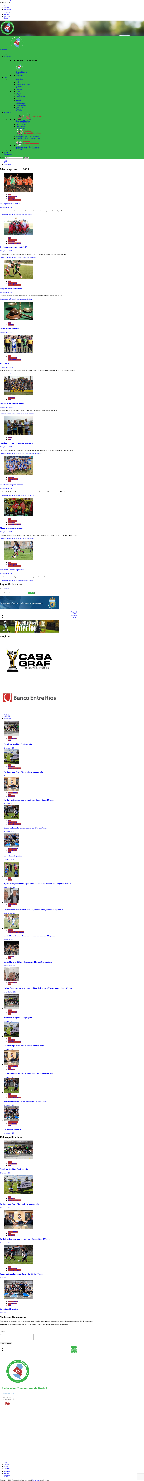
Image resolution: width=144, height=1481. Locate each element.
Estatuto (6, 8)
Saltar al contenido (5, 1)
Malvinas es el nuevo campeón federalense (17, 443)
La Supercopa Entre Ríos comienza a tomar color (24, 772)
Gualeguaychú (20, 96)
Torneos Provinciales (14, 200)
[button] (5, 50)
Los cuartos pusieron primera (12, 570)
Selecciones (11, 198)
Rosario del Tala (21, 105)
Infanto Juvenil (20, 128)
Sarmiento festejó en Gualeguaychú (18, 744)
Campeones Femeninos (23, 123)
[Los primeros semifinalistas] (18, 278)
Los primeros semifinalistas (11, 289)
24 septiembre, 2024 (6, 488)
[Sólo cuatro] (18, 353)
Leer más (16, 214)
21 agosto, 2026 (9, 804)
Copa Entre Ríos (13, 792)
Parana (18, 102)
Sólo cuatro (4, 363)
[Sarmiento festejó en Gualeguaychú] (11, 735)
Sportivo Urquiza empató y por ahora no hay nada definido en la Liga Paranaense (37, 883)
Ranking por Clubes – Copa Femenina (27, 149)
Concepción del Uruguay (23, 84)
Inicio (5, 55)
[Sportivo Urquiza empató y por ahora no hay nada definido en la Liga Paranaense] (11, 876)
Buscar (31, 593)
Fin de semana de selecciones (11, 528)
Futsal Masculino (21, 124)
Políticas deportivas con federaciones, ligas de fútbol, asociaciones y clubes (33, 910)
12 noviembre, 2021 (10, 992)
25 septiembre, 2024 (6, 447)
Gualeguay (19, 95)
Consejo (6, 6)
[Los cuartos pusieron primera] (18, 559)
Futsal (10, 737)
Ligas (5, 77)
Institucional (7, 56)
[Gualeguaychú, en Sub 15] (18, 191)
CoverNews (35, 1480)
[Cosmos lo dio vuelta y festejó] (18, 394)
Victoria (18, 109)
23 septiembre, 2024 (6, 573)
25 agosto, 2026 (9, 748)
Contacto (7, 1468)
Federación (19, 89)
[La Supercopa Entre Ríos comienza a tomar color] (11, 763)
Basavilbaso (19, 79)
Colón (17, 82)
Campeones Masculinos (23, 121)
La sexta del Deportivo (13, 856)
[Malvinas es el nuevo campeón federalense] (18, 434)
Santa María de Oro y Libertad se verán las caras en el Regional (29, 936)
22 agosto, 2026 (9, 776)
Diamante (19, 88)
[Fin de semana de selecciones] (18, 516)
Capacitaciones (12, 904)
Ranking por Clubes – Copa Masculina (28, 138)
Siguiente (6, 588)
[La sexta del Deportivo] (11, 847)
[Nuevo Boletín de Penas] (18, 319)
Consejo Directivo (21, 72)
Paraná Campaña (21, 104)
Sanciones (7, 152)
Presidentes (7, 9)
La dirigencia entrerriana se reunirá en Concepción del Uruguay (29, 800)
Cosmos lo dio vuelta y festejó (12, 403)
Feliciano (18, 93)
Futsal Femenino (21, 126)
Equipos (10, 930)
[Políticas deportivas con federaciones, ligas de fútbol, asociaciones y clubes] (11, 902)
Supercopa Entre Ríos (14, 768)
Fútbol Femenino (13, 479)
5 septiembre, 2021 (10, 887)
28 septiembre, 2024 (6, 332)
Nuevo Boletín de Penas (9, 328)
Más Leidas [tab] (7, 717)
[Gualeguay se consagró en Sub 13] (18, 235)
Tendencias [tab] (7, 718)
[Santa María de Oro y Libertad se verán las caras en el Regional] (11, 928)
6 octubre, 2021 (9, 939)
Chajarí (18, 81)
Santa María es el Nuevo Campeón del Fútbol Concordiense (28, 962)
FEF (9, 194)
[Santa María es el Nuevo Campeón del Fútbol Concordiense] (11, 955)
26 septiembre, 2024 (6, 407)
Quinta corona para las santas (12, 485)
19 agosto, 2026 (9, 859)
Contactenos (8, 154)
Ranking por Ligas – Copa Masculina (27, 136)
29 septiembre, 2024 (6, 251)
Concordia (19, 86)
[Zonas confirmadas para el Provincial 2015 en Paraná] (11, 819)
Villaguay (19, 111)
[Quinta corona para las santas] (18, 474)
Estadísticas (7, 112)
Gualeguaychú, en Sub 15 (10, 204)
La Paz (18, 98)
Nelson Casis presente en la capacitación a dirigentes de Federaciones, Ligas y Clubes (38, 988)
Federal (18, 91)
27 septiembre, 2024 (6, 367)
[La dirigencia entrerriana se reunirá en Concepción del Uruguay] (11, 791)
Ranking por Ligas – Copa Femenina (27, 147)
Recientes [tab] (7, 715)
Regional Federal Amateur (16, 932)
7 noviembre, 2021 (10, 966)
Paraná (10, 880)
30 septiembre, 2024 (6, 207)
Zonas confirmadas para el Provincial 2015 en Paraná (25, 828)
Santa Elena (19, 107)
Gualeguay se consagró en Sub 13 (13, 247)
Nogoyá (18, 100)
